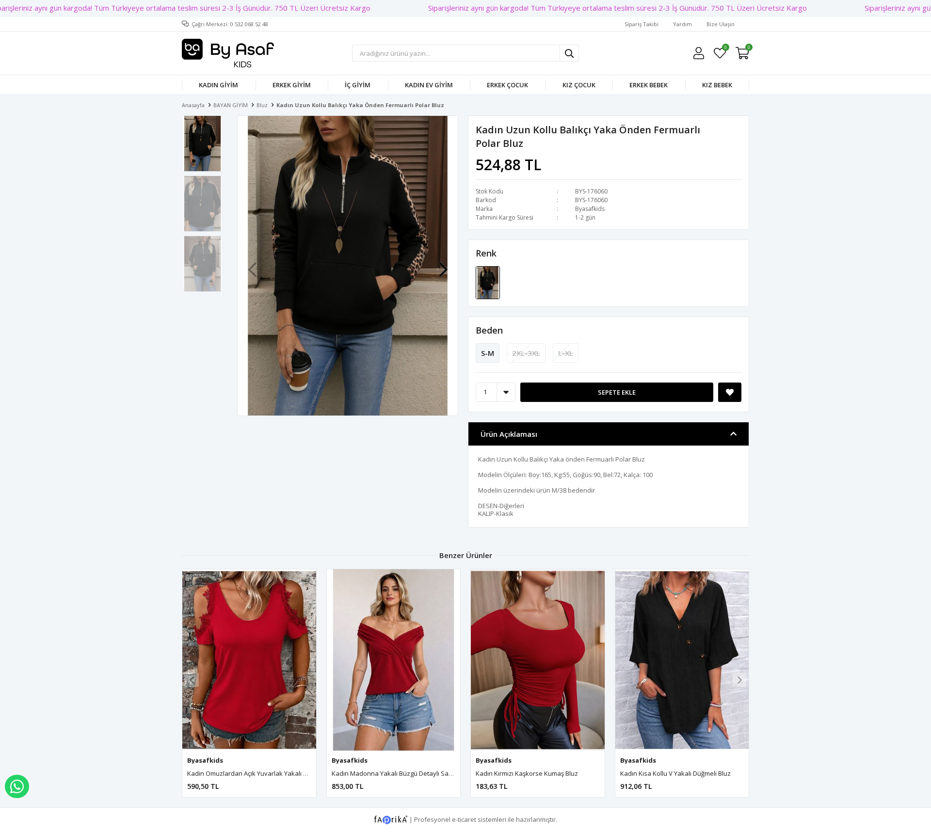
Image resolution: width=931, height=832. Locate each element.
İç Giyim (357, 84)
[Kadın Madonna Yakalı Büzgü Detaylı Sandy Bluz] (394, 660)
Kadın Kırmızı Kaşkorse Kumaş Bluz (527, 773)
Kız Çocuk (578, 84)
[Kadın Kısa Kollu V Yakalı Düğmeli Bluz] (682, 660)
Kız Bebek (717, 84)
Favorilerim (725, 48)
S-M (487, 353)
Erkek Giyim (292, 84)
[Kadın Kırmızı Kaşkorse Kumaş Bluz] (538, 660)
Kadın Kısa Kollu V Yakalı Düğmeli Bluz (675, 773)
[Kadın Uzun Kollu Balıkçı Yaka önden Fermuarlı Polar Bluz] (487, 281)
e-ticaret (464, 819)
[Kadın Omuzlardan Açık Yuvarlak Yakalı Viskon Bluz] (249, 660)
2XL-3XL (526, 353)
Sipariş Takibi (641, 24)
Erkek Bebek (648, 84)
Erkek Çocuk (507, 84)
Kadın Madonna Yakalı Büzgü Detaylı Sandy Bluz (403, 773)
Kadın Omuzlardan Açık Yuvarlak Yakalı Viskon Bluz (262, 773)
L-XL (565, 353)
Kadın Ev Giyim (429, 84)
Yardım (682, 24)
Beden (489, 330)
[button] (443, 264)
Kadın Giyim (218, 84)
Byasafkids (590, 209)
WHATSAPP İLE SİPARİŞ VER (17, 786)
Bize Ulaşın (720, 24)
